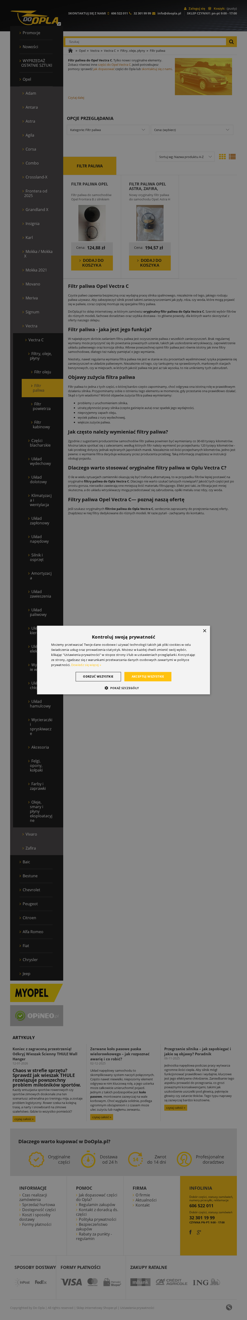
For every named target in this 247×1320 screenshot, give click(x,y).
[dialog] (123, 660)
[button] (123, 688)
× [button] (204, 631)
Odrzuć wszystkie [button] (98, 676)
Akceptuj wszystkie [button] (148, 676)
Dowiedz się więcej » (86, 664)
